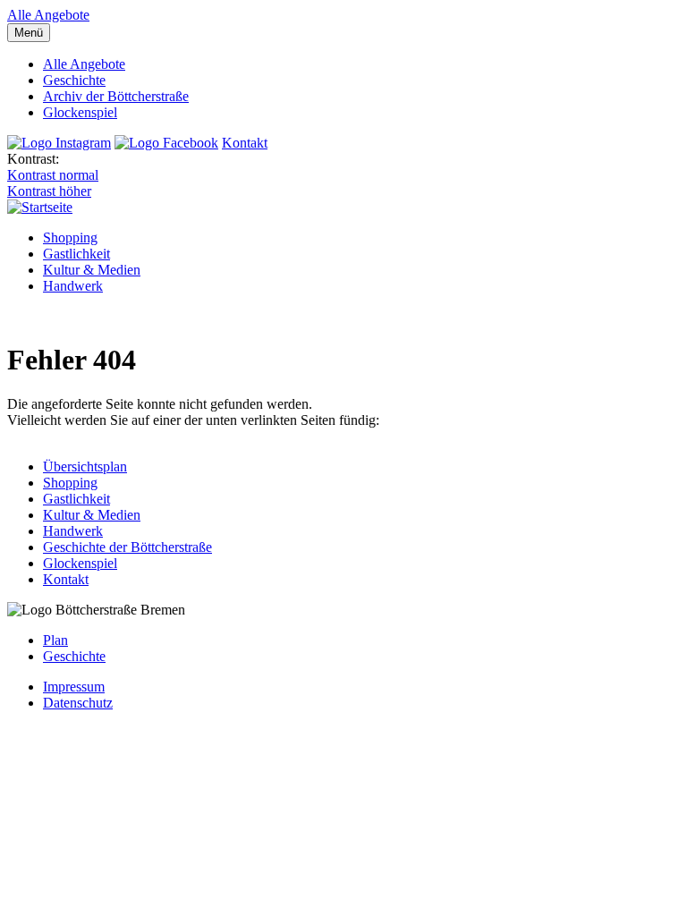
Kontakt (244, 142)
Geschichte (74, 80)
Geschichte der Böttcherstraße (127, 547)
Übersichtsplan (85, 466)
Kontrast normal (52, 174)
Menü (28, 32)
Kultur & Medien (91, 269)
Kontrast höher (49, 191)
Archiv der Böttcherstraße (116, 96)
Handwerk (73, 285)
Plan (55, 640)
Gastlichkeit (76, 253)
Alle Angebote (48, 14)
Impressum (74, 686)
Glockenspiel (80, 112)
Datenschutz (78, 702)
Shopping (70, 237)
